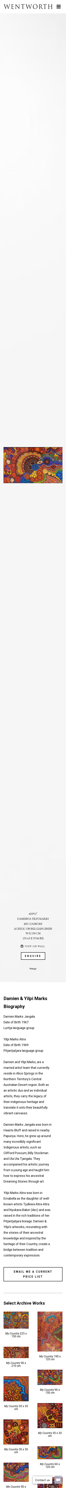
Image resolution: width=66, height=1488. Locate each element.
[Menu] (58, 6)
